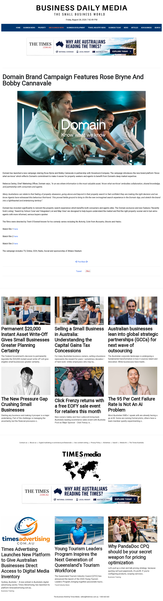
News (126, 28)
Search (157, 28)
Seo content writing (81, 443)
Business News (29, 28)
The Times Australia (136, 443)
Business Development (76, 28)
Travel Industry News (97, 28)
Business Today (115, 28)
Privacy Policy (96, 443)
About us (33, 443)
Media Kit (123, 443)
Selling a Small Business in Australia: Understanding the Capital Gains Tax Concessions (79, 339)
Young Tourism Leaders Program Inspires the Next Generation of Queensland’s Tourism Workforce (78, 559)
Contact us (23, 443)
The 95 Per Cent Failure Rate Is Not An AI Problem (131, 404)
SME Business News (56, 28)
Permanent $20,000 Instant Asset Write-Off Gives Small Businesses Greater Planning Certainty (25, 339)
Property (42, 28)
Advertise (106, 443)
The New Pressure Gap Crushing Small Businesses (24, 404)
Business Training (7, 591)
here (16, 229)
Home (18, 28)
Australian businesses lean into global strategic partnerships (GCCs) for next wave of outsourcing (133, 339)
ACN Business (146, 28)
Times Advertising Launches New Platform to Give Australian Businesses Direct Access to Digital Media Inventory (25, 563)
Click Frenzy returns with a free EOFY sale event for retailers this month (79, 406)
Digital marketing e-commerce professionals (55, 443)
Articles (134, 28)
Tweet (79, 271)
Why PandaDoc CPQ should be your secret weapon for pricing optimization (130, 554)
